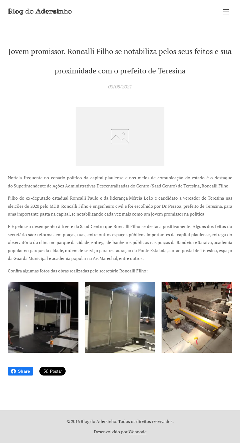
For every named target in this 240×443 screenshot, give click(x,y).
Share (24, 371)
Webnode (137, 432)
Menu (226, 11)
